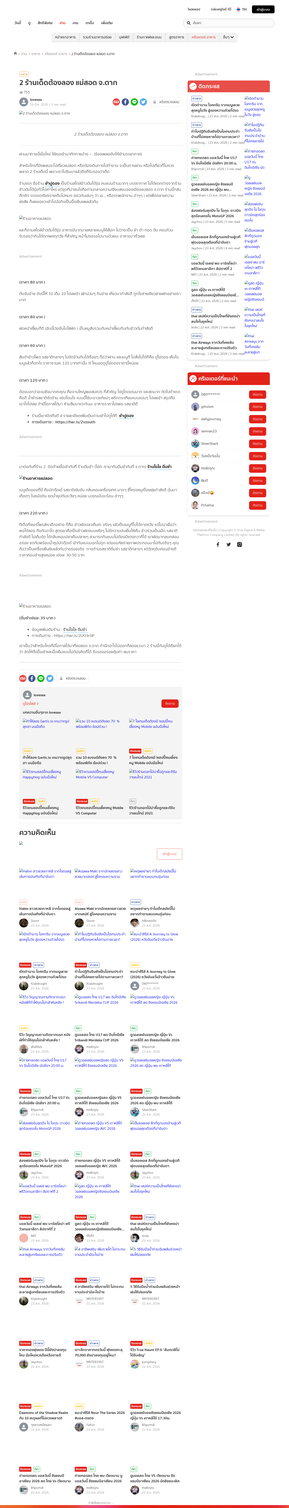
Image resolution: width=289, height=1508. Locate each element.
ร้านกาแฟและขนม (149, 37)
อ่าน (62, 23)
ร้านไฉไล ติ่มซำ (159, 466)
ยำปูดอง (52, 183)
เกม (75, 23)
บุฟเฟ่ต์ (124, 37)
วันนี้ (17, 23)
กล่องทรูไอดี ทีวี (221, 9)
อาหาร (35, 53)
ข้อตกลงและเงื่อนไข (205, 530)
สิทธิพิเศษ (45, 23)
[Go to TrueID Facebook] (217, 546)
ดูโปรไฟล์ (29, 703)
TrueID (28, 9)
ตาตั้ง (90, 23)
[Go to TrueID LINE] (239, 546)
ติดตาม (170, 703)
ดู (29, 23)
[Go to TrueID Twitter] (228, 546)
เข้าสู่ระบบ (263, 9)
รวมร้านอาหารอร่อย (97, 37)
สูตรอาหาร (176, 37)
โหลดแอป (194, 9)
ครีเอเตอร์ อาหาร (204, 37)
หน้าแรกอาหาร (65, 37)
